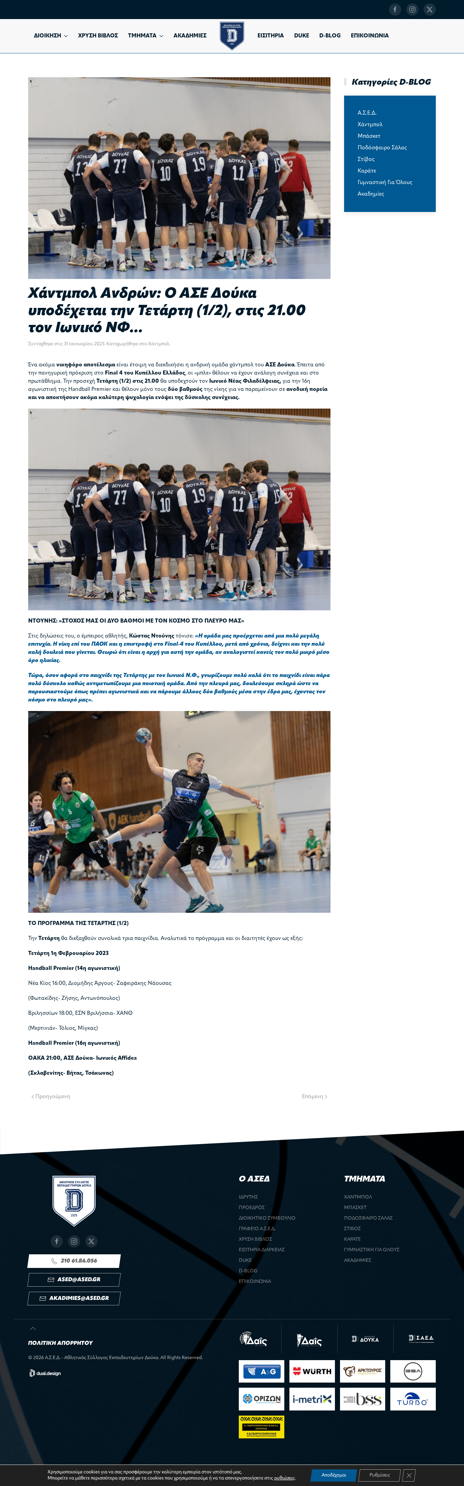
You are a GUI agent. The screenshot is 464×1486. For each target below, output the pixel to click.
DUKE (301, 36)
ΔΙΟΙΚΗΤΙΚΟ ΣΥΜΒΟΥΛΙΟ (267, 1218)
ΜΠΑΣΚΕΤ (355, 1207)
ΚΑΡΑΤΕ (352, 1239)
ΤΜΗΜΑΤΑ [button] (142, 36)
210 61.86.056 (79, 1261)
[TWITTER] (430, 9)
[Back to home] (232, 36)
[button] (33, 1328)
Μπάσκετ (369, 136)
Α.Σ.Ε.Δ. (367, 113)
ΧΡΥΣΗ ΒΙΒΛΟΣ (98, 36)
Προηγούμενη (52, 1097)
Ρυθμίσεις (379, 1475)
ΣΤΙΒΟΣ (352, 1229)
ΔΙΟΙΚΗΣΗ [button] (47, 36)
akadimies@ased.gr (79, 1298)
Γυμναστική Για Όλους (385, 182)
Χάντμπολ (158, 344)
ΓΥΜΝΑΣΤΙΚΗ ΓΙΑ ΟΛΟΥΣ (371, 1250)
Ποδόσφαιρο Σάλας (382, 148)
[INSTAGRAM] (412, 9)
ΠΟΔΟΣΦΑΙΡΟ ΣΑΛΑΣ (368, 1218)
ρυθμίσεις (284, 1478)
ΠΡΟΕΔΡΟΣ (252, 1207)
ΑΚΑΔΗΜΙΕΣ (190, 36)
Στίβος (366, 159)
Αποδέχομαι (333, 1475)
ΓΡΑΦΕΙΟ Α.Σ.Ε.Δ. (257, 1229)
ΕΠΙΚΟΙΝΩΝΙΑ (370, 36)
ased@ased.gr (79, 1280)
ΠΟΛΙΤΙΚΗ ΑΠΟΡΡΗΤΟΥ (60, 1343)
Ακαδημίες (371, 194)
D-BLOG (330, 36)
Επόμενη (312, 1097)
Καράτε (367, 171)
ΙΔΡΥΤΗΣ (248, 1197)
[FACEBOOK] (395, 9)
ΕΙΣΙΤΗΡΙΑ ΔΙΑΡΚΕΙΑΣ (262, 1250)
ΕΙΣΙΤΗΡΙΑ (270, 36)
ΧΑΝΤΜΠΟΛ (358, 1197)
